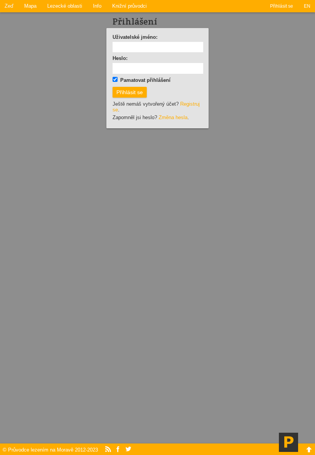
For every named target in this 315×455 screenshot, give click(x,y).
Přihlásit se (281, 6)
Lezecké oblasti (64, 6)
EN (307, 6)
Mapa (30, 6)
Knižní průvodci (129, 6)
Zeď (9, 6)
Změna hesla (173, 117)
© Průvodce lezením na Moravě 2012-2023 (50, 450)
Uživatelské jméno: (135, 37)
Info (97, 6)
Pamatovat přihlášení (145, 80)
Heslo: (120, 58)
